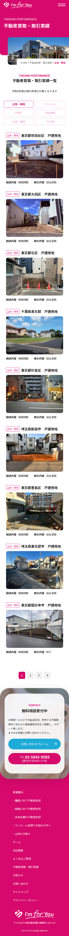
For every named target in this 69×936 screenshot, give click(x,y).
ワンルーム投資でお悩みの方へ (33, 825)
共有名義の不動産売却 (28, 817)
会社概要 (18, 850)
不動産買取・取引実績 (26, 867)
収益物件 (50, 113)
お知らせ (18, 875)
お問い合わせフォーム (34, 744)
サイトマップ (20, 892)
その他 (50, 121)
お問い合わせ (20, 883)
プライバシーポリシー (26, 900)
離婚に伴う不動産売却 (28, 800)
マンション (50, 104)
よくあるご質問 (22, 858)
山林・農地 (18, 121)
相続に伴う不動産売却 (28, 809)
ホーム (17, 842)
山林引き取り (22, 834)
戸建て (18, 113)
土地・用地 (18, 104)
